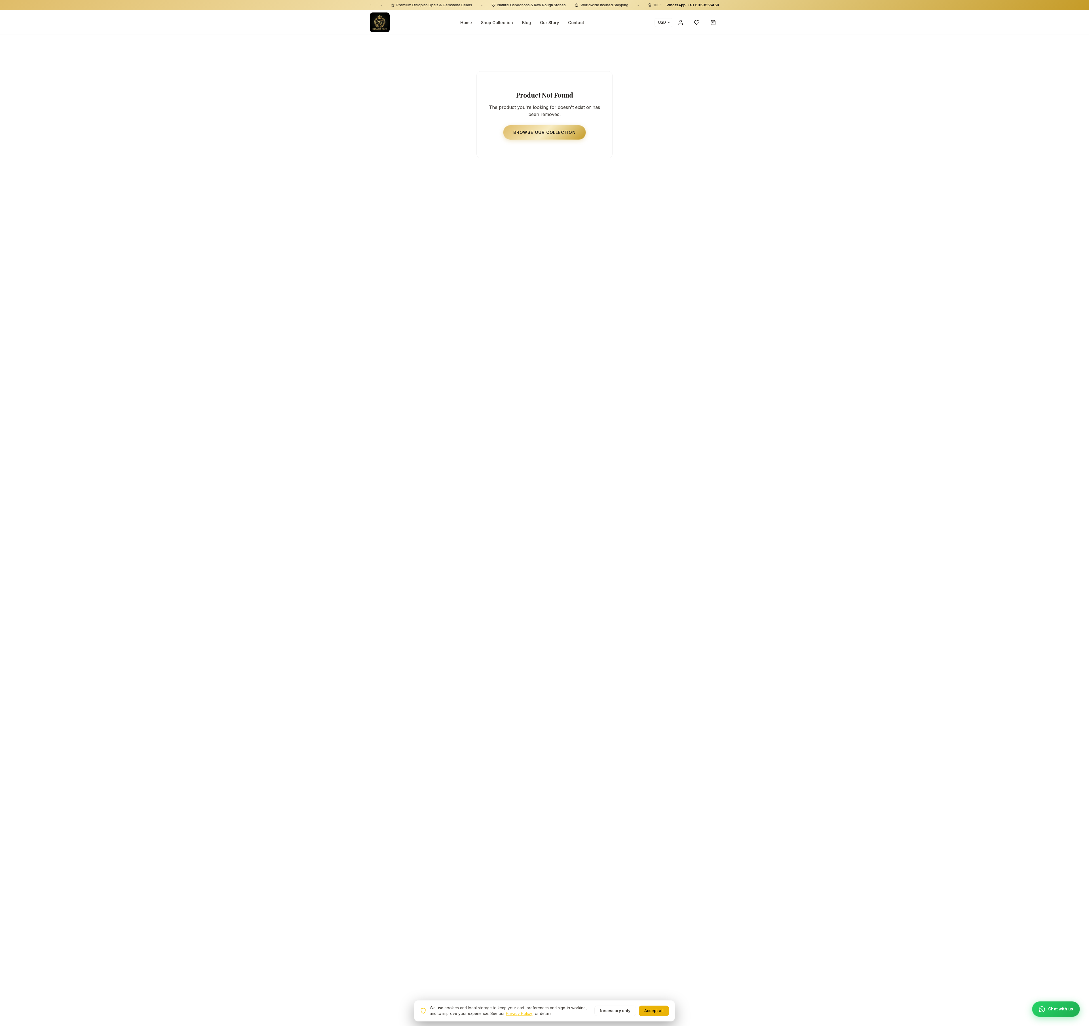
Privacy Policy (519, 1013)
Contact (576, 22)
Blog (526, 22)
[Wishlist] (697, 22)
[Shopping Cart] (713, 22)
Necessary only (615, 1010)
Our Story (549, 22)
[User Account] (680, 22)
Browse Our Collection (544, 132)
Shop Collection (497, 22)
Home (466, 22)
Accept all (654, 1010)
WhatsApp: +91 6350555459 (692, 5)
